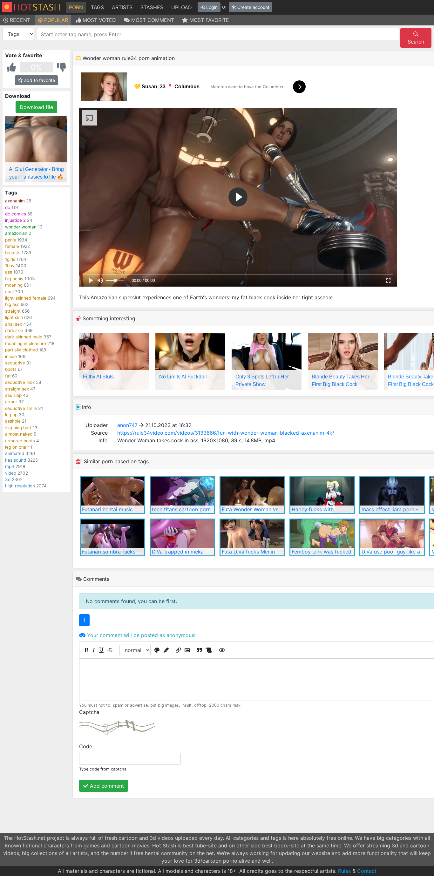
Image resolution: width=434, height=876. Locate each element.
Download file (36, 107)
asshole (13, 421)
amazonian (16, 233)
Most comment (152, 20)
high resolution (20, 485)
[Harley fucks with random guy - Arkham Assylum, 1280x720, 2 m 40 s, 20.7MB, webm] (322, 495)
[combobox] (218, 34)
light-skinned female (25, 298)
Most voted (98, 20)
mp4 (9, 466)
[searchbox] (219, 34)
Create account (252, 7)
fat (8, 375)
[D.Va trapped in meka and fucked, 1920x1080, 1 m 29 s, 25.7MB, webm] (182, 537)
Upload (181, 7)
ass (8, 272)
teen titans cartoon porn (181, 509)
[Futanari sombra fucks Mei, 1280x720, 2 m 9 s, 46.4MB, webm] (112, 537)
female (12, 246)
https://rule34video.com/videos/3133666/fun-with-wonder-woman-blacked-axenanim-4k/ (225, 433)
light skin (14, 317)
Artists (122, 7)
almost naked (18, 434)
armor (11, 401)
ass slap (13, 395)
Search (416, 41)
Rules (344, 871)
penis (10, 239)
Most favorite (208, 20)
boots (11, 369)
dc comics (15, 213)
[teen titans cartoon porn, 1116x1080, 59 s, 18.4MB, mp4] (182, 495)
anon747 (127, 425)
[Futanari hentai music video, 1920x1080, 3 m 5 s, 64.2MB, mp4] (112, 495)
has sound (15, 460)
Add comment (106, 786)
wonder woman (21, 226)
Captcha (89, 712)
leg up (11, 414)
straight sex (17, 388)
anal (9, 291)
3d (7, 479)
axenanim (15, 200)
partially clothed (21, 349)
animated (14, 453)
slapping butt (18, 427)
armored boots (20, 440)
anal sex (13, 324)
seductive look (20, 382)
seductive (15, 362)
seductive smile (21, 408)
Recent (19, 20)
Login (211, 7)
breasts (12, 252)
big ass (12, 304)
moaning (14, 285)
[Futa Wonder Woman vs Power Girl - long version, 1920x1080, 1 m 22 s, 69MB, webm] (252, 495)
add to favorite (39, 80)
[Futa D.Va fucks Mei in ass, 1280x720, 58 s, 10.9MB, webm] (252, 537)
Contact (366, 871)
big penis (14, 278)
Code (85, 746)
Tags (97, 7)
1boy (10, 265)
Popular (55, 20)
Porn (76, 7)
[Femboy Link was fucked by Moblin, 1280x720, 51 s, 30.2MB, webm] (322, 537)
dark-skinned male (23, 336)
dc (7, 207)
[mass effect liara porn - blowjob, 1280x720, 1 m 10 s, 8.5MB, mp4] (392, 495)
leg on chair (17, 447)
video (10, 473)
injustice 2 (15, 220)
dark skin (14, 330)
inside (11, 356)
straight (13, 311)
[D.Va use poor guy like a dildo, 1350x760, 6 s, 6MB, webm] (392, 537)
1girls (10, 259)
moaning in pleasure (25, 343)
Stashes (151, 7)
